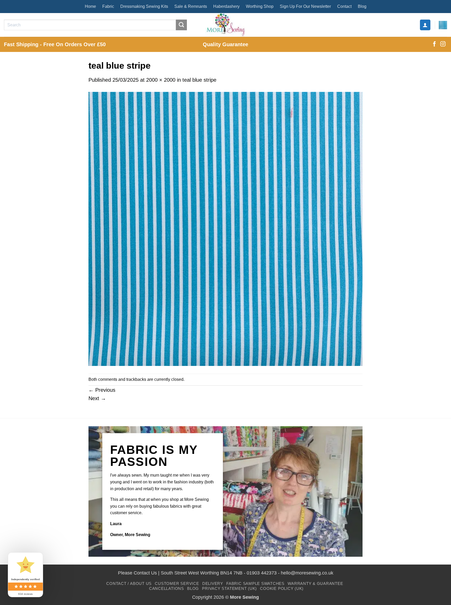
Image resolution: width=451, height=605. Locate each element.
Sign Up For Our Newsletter (305, 6)
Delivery (212, 583)
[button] (425, 25)
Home (90, 6)
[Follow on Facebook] (434, 44)
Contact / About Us (129, 583)
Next (97, 398)
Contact (344, 6)
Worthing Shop (260, 6)
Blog (362, 6)
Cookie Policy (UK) (282, 588)
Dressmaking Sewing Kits (144, 6)
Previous (101, 390)
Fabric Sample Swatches (255, 583)
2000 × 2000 (160, 80)
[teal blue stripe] (225, 228)
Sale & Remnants (190, 6)
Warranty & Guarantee (315, 583)
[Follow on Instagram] (443, 44)
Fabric (108, 6)
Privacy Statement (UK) (229, 588)
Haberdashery (226, 6)
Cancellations (166, 588)
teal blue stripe (199, 80)
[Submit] (181, 25)
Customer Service (177, 583)
